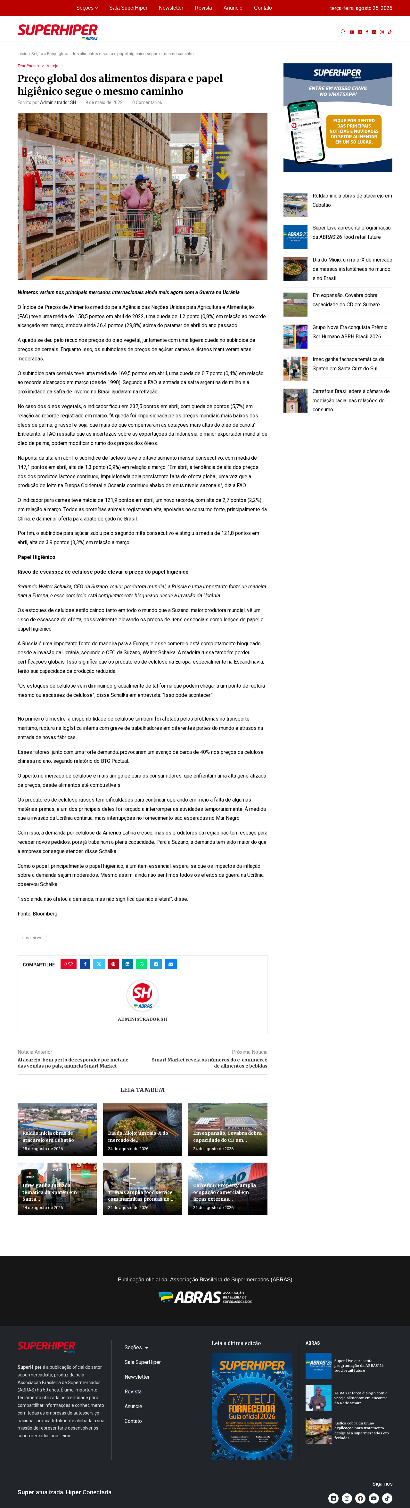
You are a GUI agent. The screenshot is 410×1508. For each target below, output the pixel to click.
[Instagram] (382, 32)
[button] (337, 117)
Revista (203, 8)
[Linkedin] (374, 32)
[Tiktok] (389, 32)
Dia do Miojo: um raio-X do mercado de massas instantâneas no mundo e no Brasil (352, 269)
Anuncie (233, 8)
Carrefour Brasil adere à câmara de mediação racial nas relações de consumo (351, 400)
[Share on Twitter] (99, 964)
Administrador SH (58, 102)
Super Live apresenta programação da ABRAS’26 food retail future (359, 1366)
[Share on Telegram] (156, 964)
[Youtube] (352, 32)
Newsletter (171, 8)
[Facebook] (367, 32)
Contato (263, 8)
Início (23, 53)
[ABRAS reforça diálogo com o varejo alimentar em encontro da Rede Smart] (319, 1398)
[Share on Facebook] (85, 964)
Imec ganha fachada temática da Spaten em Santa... (49, 1192)
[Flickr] (360, 32)
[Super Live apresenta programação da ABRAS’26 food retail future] (319, 1366)
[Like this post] (70, 964)
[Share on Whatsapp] (141, 964)
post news (32, 938)
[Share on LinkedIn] (127, 964)
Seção (37, 53)
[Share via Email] (171, 964)
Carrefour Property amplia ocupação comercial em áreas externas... (224, 1192)
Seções (85, 8)
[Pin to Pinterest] (113, 964)
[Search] (343, 32)
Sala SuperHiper (128, 8)
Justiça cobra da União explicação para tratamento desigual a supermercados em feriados (361, 1430)
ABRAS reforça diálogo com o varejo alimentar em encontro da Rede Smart (361, 1398)
